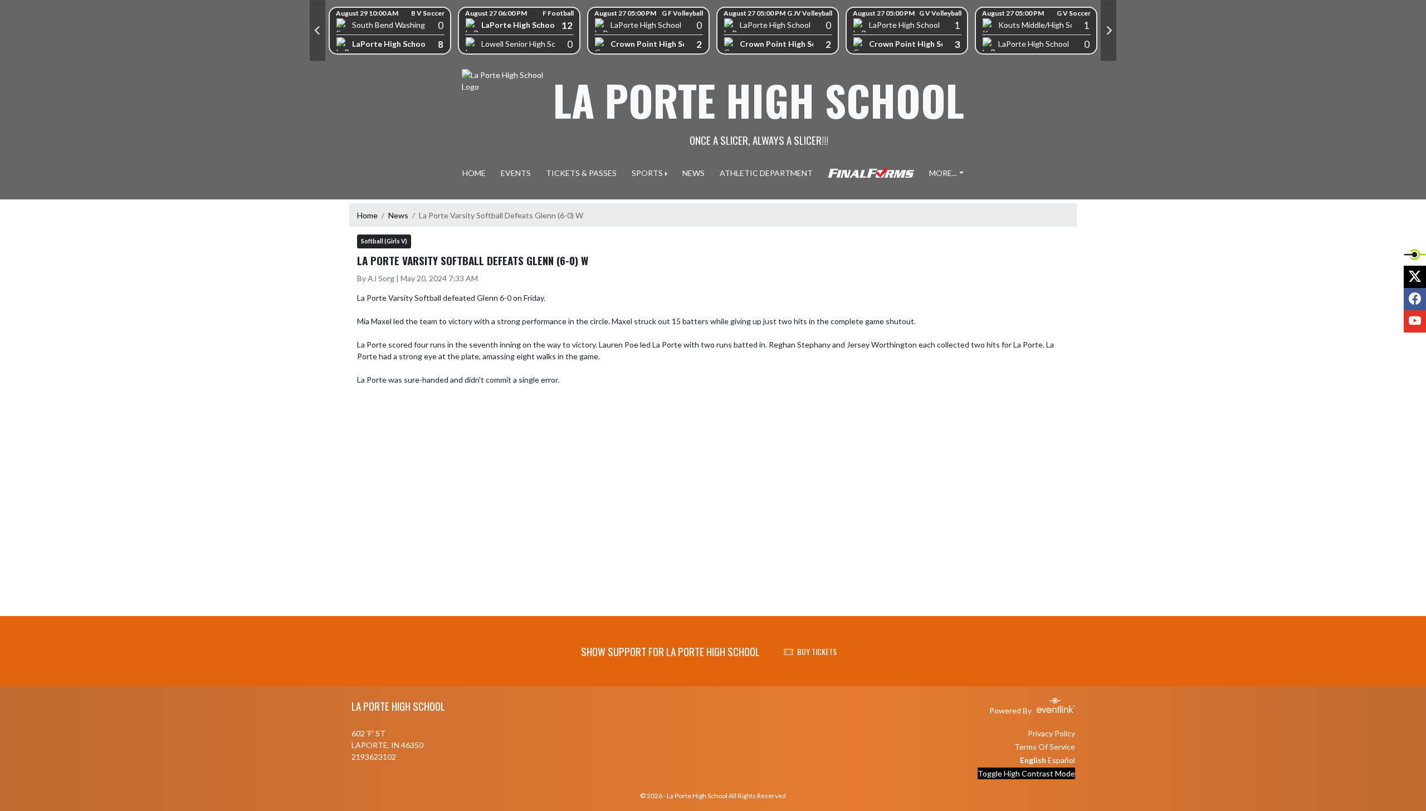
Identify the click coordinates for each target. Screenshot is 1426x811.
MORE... (943, 173)
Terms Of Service (1044, 746)
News (398, 215)
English (1033, 760)
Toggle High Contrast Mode (1026, 773)
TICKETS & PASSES (581, 173)
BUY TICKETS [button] (817, 651)
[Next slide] (1108, 30)
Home (367, 215)
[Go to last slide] (317, 30)
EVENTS (516, 173)
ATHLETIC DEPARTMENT (766, 173)
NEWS (693, 173)
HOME (474, 173)
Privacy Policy (1051, 733)
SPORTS (647, 173)
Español (1061, 760)
